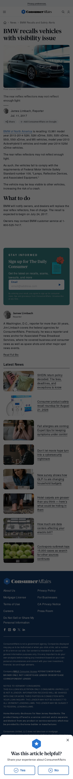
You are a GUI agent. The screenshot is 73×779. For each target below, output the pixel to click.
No (56, 770)
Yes (22, 770)
